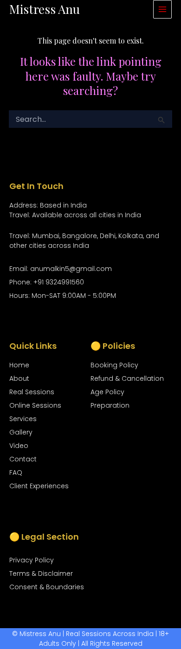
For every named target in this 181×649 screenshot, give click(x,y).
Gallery (20, 432)
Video (18, 445)
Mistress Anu (44, 9)
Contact (23, 459)
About (19, 378)
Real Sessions (31, 392)
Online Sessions (35, 405)
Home (19, 365)
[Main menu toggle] (162, 9)
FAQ (15, 472)
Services (23, 418)
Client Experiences (39, 486)
